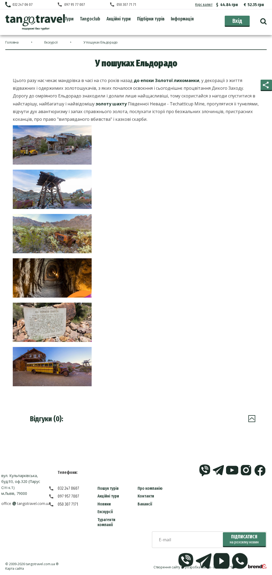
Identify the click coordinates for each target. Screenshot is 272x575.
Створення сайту (167, 567)
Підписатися (244, 539)
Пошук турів (108, 488)
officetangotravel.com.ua (25, 503)
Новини (104, 504)
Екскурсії (105, 511)
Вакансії (145, 504)
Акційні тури (108, 496)
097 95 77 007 (74, 4)
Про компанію (150, 488)
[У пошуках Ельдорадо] (35, 22)
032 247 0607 (68, 488)
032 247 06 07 (22, 4)
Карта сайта (14, 568)
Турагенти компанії (106, 522)
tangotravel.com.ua (40, 564)
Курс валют (203, 4)
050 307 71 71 (126, 4)
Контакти (146, 496)
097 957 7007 (68, 496)
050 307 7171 (68, 504)
